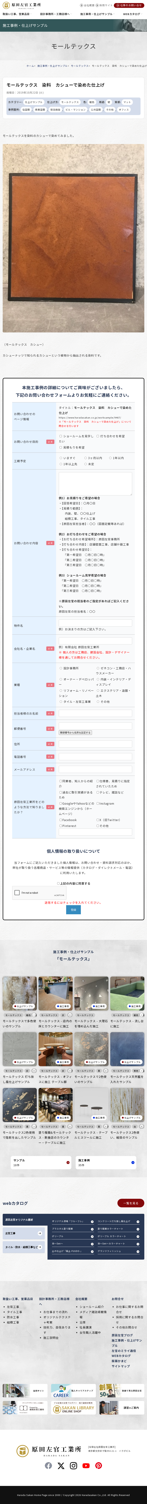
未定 (90, 464)
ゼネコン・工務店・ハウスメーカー (113, 670)
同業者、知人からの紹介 (76, 783)
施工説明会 (51, 1337)
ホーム (30, 65)
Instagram (106, 803)
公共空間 (96, 109)
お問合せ (118, 1299)
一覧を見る (131, 1203)
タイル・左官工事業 (77, 701)
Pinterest (69, 826)
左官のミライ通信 (124, 1351)
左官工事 (13, 1307)
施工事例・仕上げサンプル (52, 65)
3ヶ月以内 (94, 458)
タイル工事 (14, 1312)
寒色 (136, 1070)
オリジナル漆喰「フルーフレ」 (68, 1221)
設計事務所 (71, 668)
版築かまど (119, 1361)
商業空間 (40, 109)
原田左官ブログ (122, 1335)
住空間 (26, 109)
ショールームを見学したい (76, 438)
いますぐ (69, 458)
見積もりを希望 (73, 447)
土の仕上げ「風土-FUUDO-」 (67, 1250)
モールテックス (80, 65)
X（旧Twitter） (110, 820)
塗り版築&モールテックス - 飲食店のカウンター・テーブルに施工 (55, 1137)
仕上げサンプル (34, 102)
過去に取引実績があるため (76, 795)
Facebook (69, 820)
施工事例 (64, 1006)
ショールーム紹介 (92, 1307)
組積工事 (13, 1322)
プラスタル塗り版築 (62, 1228)
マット (127, 102)
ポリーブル (57, 1236)
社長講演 (86, 1327)
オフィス (124, 109)
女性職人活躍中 (90, 1332)
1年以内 (118, 458)
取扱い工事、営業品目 (18, 1299)
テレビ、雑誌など (111, 792)
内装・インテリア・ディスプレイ (113, 682)
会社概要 (81, 1299)
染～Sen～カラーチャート (111, 1243)
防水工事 (13, 1317)
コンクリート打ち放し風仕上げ (114, 1221)
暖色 (91, 102)
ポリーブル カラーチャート (112, 1236)
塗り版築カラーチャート (110, 1228)
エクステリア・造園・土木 (113, 693)
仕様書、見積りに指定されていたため (113, 783)
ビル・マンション (76, 109)
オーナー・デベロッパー (76, 682)
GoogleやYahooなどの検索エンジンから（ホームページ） (76, 808)
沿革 (83, 1322)
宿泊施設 (55, 109)
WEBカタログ (121, 1356)
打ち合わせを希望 (112, 436)
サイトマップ (121, 1366)
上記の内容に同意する (75, 883)
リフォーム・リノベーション (76, 693)
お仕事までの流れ (55, 1312)
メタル (36, 1126)
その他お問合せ (126, 1327)
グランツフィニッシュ (109, 1250)
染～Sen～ (57, 1243)
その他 (110, 109)
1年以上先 (70, 464)
